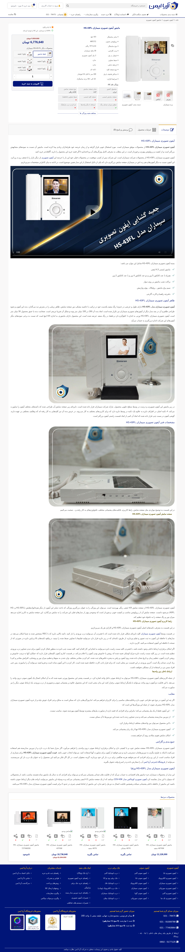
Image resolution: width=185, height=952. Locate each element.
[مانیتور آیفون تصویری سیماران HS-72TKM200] (26, 818)
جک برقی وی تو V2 (110, 878)
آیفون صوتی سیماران (139, 888)
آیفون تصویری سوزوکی (167, 888)
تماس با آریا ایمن (23, 878)
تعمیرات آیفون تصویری (79, 898)
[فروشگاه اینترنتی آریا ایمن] (163, 6)
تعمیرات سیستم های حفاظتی (77, 903)
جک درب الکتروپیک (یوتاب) (108, 888)
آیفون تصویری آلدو (169, 893)
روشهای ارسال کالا (52, 888)
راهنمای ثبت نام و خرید (50, 873)
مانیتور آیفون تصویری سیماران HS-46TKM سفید (159, 846)
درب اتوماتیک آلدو (111, 873)
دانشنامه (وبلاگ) (120, 14)
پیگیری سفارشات (91, 14)
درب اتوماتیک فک (111, 883)
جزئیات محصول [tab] (144, 130)
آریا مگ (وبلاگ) (82, 873)
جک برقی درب (114, 868)
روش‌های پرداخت (52, 883)
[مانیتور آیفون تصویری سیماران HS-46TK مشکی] (126, 818)
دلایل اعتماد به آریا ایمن (21, 873)
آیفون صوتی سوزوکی (139, 898)
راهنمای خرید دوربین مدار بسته (76, 893)
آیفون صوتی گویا (141, 893)
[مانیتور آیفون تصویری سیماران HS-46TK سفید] (92, 818)
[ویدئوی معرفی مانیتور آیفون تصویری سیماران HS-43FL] (168, 96)
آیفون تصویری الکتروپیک (167, 878)
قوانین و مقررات (53, 878)
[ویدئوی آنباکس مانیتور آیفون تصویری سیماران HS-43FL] (158, 96)
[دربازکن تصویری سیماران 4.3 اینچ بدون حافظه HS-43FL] (147, 58)
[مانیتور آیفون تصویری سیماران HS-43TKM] (59, 818)
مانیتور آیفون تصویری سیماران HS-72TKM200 (26, 846)
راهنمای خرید (76, 14)
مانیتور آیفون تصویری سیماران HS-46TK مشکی (126, 846)
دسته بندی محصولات (167, 14)
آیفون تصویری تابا (169, 873)
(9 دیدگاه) (47, 27)
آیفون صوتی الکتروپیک (138, 883)
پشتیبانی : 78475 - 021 (54, 14)
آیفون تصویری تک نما (168, 898)
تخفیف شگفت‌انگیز (139, 14)
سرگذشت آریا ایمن (22, 883)
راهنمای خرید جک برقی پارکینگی (81, 885)
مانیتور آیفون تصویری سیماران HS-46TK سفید (92, 846)
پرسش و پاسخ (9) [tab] (121, 130)
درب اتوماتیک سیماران (109, 893)
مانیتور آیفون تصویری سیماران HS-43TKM (59, 846)
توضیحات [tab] (165, 130)
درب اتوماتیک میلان (111, 898)
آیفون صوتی (144, 868)
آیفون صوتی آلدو (141, 873)
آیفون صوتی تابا (141, 878)
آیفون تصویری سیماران (167, 883)
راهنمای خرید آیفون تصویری (78, 878)
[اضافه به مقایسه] (172, 46)
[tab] (167, 130)
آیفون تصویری (172, 868)
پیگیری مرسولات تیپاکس (50, 898)
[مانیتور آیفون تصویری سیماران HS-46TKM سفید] (159, 818)
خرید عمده (105, 14)
